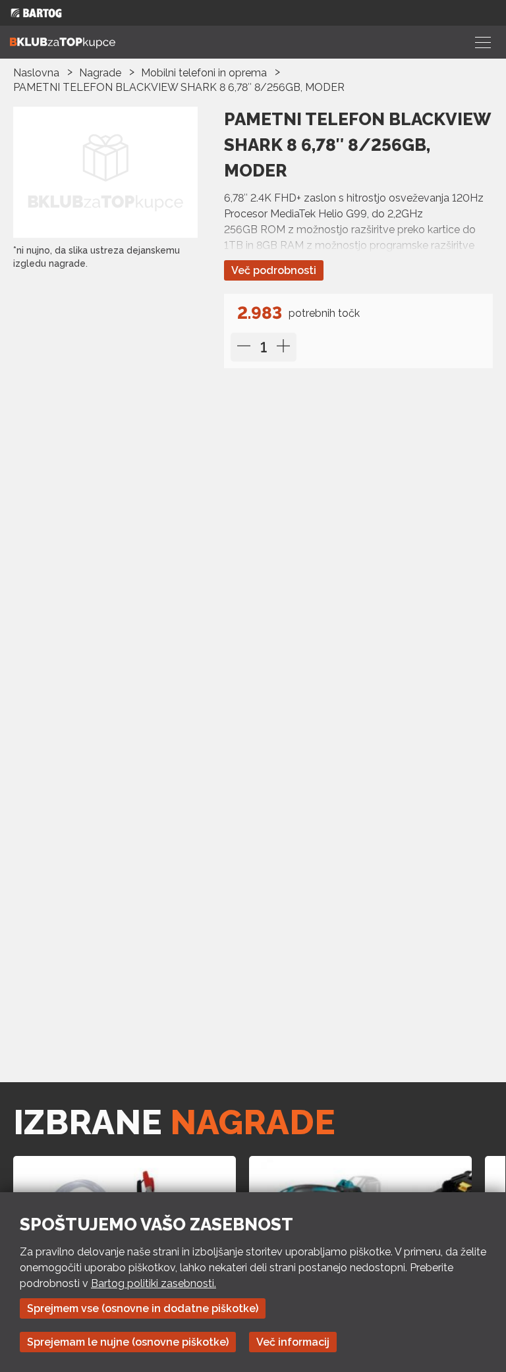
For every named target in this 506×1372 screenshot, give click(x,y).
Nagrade (100, 73)
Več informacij (292, 1342)
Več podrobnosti (273, 270)
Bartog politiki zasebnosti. (153, 1283)
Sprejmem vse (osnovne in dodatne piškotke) (142, 1308)
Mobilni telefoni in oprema (204, 73)
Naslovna (36, 73)
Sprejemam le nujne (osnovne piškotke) (128, 1342)
